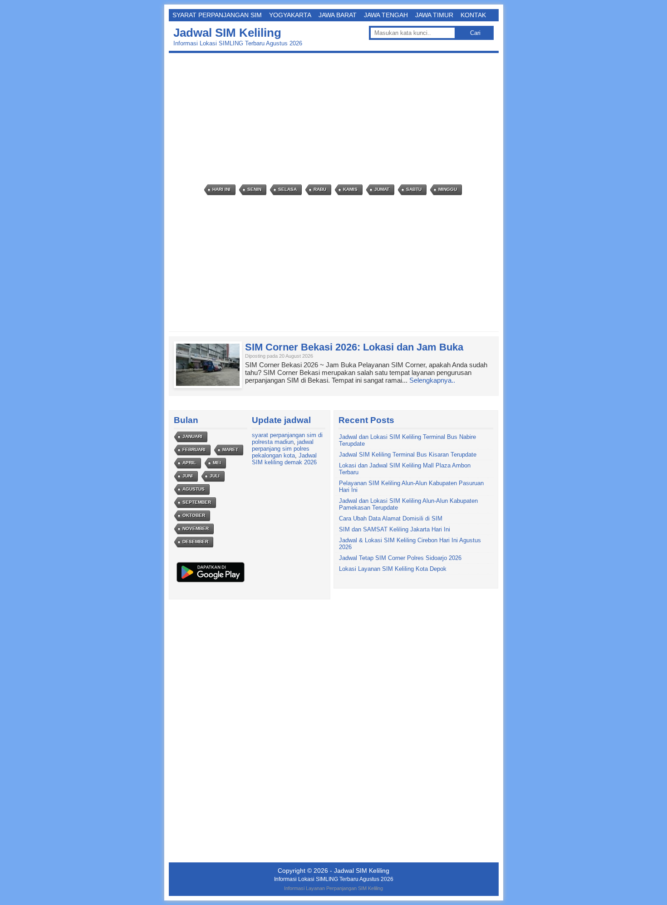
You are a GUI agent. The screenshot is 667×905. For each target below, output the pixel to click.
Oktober (193, 515)
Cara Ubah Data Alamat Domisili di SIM (390, 518)
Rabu (320, 189)
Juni (187, 475)
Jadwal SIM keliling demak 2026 (284, 459)
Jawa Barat (338, 15)
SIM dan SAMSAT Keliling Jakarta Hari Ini (394, 529)
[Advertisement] (336, 118)
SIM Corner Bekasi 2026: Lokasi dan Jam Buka (354, 347)
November (195, 528)
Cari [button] (475, 32)
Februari (194, 449)
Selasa (287, 189)
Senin (254, 189)
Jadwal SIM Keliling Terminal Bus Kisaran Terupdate (407, 454)
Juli (215, 475)
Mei (217, 462)
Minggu (447, 189)
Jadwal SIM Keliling (227, 32)
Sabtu (414, 189)
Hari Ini (221, 189)
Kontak (473, 15)
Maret (230, 449)
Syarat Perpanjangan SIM (217, 15)
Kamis (350, 189)
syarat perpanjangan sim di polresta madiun (287, 438)
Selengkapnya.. (432, 380)
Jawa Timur (434, 15)
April (189, 462)
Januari (192, 436)
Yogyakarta (290, 15)
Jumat (381, 189)
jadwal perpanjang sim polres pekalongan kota (283, 448)
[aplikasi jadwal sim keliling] (211, 582)
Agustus (193, 489)
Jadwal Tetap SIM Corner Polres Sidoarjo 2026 (400, 558)
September (196, 502)
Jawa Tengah (386, 15)
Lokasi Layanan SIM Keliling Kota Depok (392, 568)
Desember (195, 541)
